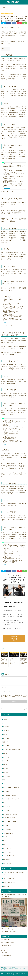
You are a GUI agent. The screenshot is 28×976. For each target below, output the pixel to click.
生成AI (5, 719)
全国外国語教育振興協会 (7, 942)
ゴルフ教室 (6, 810)
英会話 (5, 734)
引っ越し (5, 836)
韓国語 (5, 753)
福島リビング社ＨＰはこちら (9, 929)
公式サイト (7, 188)
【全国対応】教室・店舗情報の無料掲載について (14, 873)
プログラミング (7, 852)
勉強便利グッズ (7, 859)
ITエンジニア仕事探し (9, 855)
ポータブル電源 (7, 829)
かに (4, 844)
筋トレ (5, 802)
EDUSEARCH (14, 2)
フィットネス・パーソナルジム (7, 13)
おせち (5, 840)
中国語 (5, 764)
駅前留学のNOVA (6, 939)
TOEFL (3, 950)
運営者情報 (6, 886)
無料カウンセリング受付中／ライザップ (14, 638)
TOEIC (3, 948)
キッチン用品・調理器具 (9, 821)
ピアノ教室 (6, 738)
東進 (4, 780)
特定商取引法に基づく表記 (10, 882)
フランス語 (6, 757)
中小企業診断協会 (6, 955)
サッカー (5, 723)
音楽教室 (5, 742)
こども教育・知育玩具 (9, 817)
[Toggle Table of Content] (7, 49)
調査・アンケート (8, 863)
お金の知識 (6, 791)
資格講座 (5, 768)
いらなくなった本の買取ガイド (11, 814)
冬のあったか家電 (8, 833)
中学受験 (5, 825)
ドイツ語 (5, 761)
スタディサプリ (7, 776)
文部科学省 (4, 952)
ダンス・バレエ (7, 806)
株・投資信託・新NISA (9, 795)
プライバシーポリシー (8, 878)
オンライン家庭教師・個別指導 (11, 749)
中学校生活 (6, 730)
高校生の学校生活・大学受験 (11, 787)
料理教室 (5, 772)
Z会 (4, 783)
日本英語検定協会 (6, 945)
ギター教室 (6, 745)
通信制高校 (6, 726)
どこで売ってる (7, 848)
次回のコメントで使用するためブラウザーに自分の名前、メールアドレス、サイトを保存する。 (14, 697)
